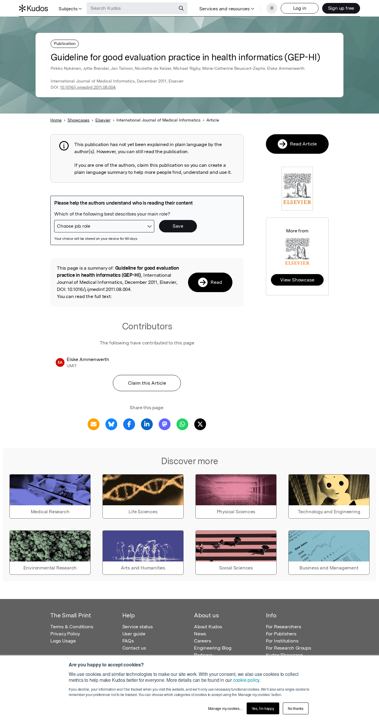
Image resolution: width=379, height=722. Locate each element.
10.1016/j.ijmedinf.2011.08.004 (88, 87)
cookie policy (246, 679)
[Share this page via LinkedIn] (146, 424)
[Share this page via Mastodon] (164, 424)
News (200, 634)
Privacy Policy (65, 634)
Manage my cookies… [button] (225, 708)
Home (56, 120)
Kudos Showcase (284, 655)
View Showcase (297, 280)
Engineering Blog (213, 648)
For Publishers (281, 634)
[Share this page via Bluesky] (111, 424)
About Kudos (208, 626)
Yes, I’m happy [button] (263, 708)
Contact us (134, 648)
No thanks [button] (295, 708)
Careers (202, 641)
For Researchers (283, 626)
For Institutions (282, 641)
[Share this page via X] (200, 424)
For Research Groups (288, 648)
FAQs (128, 641)
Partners (203, 655)
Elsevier (102, 120)
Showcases (78, 120)
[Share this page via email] (93, 424)
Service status (137, 626)
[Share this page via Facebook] (129, 424)
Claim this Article (147, 383)
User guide (133, 634)
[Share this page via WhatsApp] (182, 424)
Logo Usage (63, 641)
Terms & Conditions (71, 626)
